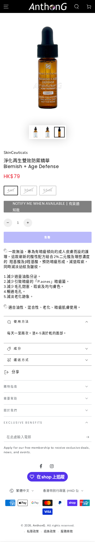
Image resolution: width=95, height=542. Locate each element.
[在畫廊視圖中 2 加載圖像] (47, 132)
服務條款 (67, 532)
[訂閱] (89, 437)
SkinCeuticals (16, 152)
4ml (10, 190)
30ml (28, 190)
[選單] (6, 6)
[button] (76, 6)
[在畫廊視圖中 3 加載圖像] (59, 132)
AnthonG (39, 525)
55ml (48, 190)
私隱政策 (33, 532)
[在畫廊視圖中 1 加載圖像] (35, 132)
